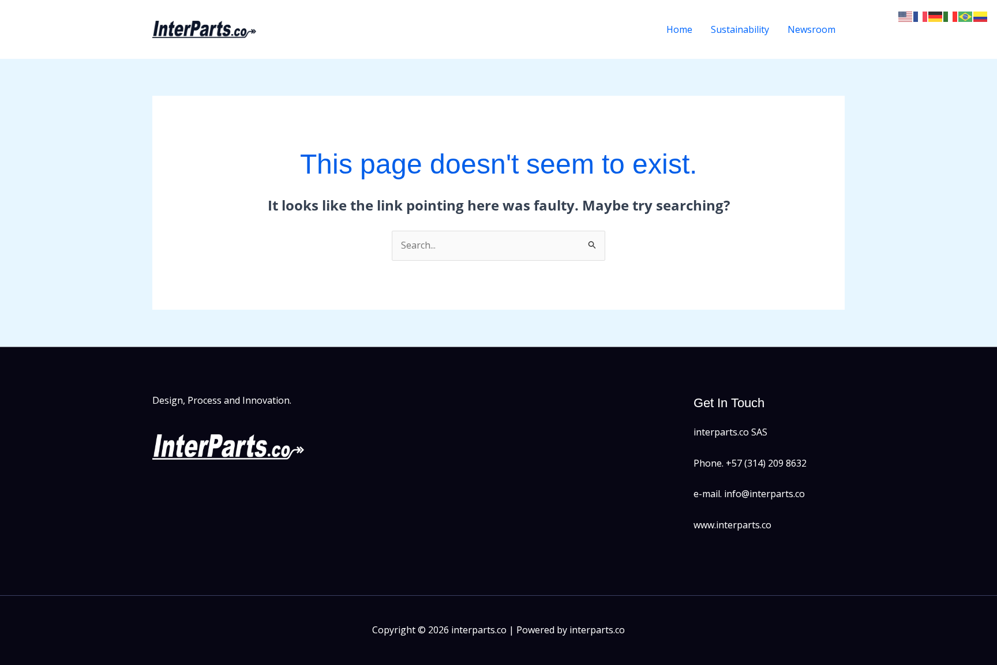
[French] (920, 15)
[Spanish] (980, 15)
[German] (935, 15)
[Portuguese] (965, 15)
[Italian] (950, 15)
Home (679, 29)
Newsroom (811, 29)
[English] (905, 15)
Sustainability (740, 29)
